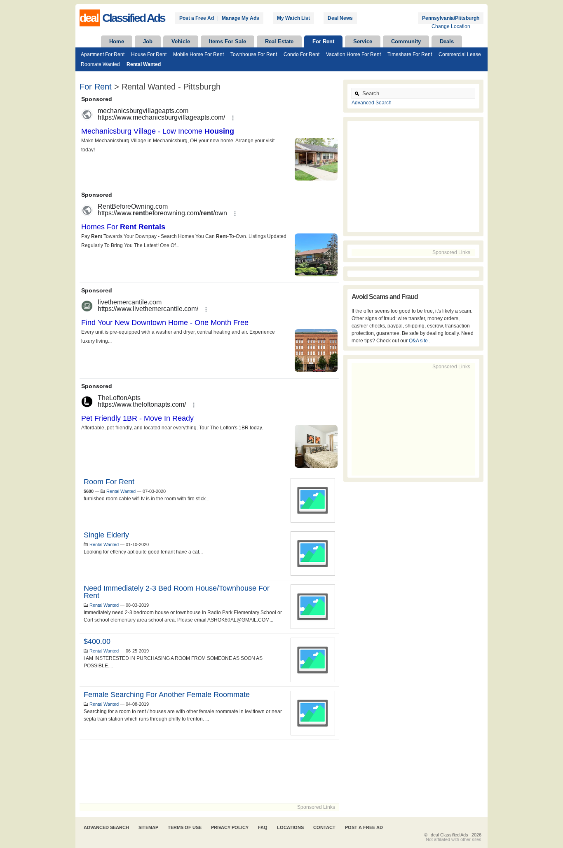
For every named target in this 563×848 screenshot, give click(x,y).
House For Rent (149, 54)
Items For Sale (227, 41)
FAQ (262, 827)
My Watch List (293, 18)
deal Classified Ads (449, 834)
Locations (290, 827)
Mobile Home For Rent (198, 54)
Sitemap (148, 827)
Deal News (340, 18)
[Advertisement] (209, 771)
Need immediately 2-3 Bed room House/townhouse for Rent (177, 592)
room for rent (109, 482)
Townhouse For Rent (253, 54)
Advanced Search (372, 103)
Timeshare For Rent (409, 54)
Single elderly (106, 535)
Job (147, 41)
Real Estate (279, 41)
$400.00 (97, 641)
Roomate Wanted (100, 64)
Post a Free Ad (196, 18)
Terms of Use (185, 827)
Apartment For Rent (102, 54)
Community (406, 41)
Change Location (451, 26)
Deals (447, 41)
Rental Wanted (144, 64)
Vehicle (180, 41)
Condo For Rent (301, 54)
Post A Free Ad (364, 827)
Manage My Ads (240, 18)
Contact (324, 827)
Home (116, 41)
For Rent (323, 41)
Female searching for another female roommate (167, 694)
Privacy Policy (230, 827)
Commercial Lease (460, 54)
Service (362, 41)
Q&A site (419, 341)
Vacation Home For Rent (353, 54)
